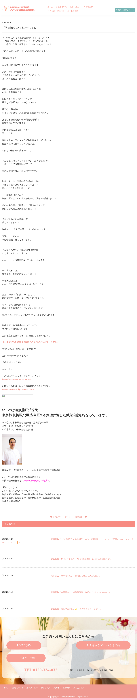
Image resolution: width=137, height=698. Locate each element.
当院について (61, 7)
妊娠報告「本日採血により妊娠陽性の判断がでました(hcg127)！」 (81, 592)
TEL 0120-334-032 (40, 669)
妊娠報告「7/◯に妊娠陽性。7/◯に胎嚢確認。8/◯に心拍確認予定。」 (82, 559)
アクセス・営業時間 (55, 11)
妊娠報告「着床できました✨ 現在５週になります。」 (76, 609)
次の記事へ (80, 517)
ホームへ (68, 517)
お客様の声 (88, 7)
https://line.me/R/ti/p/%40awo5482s (18, 389)
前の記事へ (57, 517)
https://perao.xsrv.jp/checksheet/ (16, 379)
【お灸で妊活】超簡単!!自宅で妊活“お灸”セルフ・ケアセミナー (32, 342)
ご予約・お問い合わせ (125, 10)
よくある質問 (72, 11)
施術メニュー (75, 7)
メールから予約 (26, 657)
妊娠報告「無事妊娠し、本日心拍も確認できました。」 (76, 576)
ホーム (50, 7)
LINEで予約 (24, 645)
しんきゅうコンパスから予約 (103, 645)
